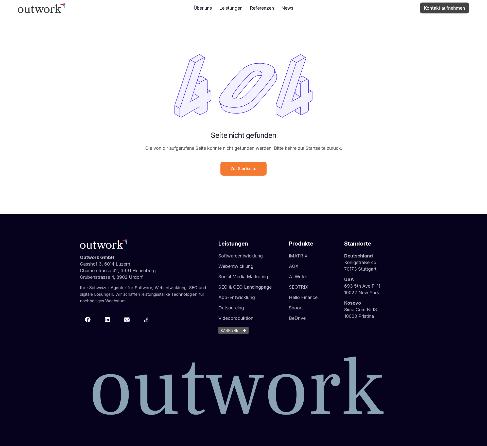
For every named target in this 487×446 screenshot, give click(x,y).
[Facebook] (88, 319)
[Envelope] (127, 319)
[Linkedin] (107, 319)
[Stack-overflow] (146, 319)
